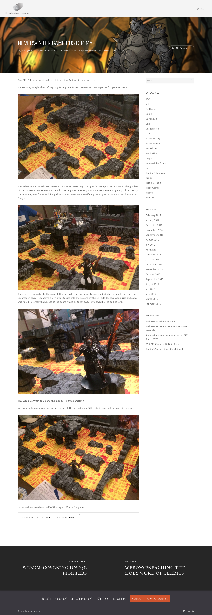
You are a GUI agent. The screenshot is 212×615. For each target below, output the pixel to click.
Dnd (76, 50)
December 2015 (154, 264)
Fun (148, 133)
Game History (153, 138)
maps (81, 50)
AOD (148, 99)
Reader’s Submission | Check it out (164, 349)
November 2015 (154, 269)
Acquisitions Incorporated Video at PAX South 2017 (166, 337)
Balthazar (68, 50)
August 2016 (152, 239)
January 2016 (152, 259)
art (62, 50)
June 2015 (151, 293)
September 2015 (154, 279)
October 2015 (153, 274)
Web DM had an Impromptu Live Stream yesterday (167, 328)
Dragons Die (152, 128)
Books (149, 113)
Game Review (153, 143)
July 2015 (150, 289)
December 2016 (154, 225)
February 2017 (153, 215)
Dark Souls (151, 118)
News (106, 50)
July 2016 (150, 244)
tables (149, 177)
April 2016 (151, 249)
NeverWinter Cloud (94, 50)
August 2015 (152, 284)
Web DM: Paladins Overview (160, 321)
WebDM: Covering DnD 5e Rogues (163, 344)
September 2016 (154, 234)
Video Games (152, 187)
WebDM (150, 197)
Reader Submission (156, 172)
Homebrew (151, 148)
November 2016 (154, 229)
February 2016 (153, 254)
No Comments (183, 48)
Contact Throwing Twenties (150, 598)
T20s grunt (27, 50)
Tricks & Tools (117, 50)
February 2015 (153, 303)
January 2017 (152, 220)
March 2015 (152, 298)
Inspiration (151, 153)
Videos (149, 192)
